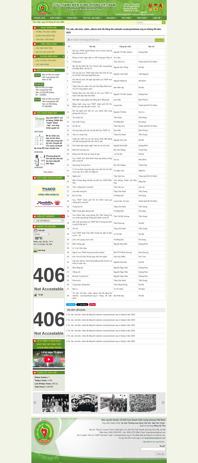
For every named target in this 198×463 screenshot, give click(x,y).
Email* (162, 446)
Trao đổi (72, 18)
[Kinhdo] (49, 193)
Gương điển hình (49, 56)
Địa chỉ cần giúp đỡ (45, 52)
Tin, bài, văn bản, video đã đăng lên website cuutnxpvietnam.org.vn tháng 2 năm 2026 (101, 336)
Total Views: (40, 387)
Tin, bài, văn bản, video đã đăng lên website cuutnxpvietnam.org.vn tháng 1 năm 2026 (101, 341)
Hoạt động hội (48, 28)
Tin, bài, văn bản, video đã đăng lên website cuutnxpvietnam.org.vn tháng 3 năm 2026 (101, 331)
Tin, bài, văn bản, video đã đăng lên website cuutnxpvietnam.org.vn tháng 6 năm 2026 (101, 315)
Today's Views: (41, 380)
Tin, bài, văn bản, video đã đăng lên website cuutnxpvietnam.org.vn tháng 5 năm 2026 (101, 320)
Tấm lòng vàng (49, 44)
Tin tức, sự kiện (91, 18)
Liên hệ (157, 18)
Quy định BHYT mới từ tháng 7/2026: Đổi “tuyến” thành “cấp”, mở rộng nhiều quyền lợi (54, 123)
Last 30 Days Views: (43, 384)
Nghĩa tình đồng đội (45, 36)
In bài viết (159, 40)
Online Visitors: (41, 377)
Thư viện (126, 18)
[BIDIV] (49, 200)
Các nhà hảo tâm (44, 48)
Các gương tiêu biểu (46, 61)
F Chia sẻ (71, 304)
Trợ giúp (142, 18)
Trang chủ (39, 18)
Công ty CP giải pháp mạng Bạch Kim (149, 458)
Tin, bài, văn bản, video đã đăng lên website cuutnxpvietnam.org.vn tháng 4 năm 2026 (101, 325)
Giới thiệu (55, 18)
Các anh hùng (42, 64)
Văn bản (110, 18)
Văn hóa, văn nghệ (45, 40)
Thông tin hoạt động (46, 32)
